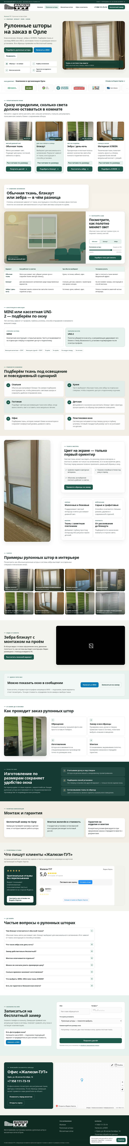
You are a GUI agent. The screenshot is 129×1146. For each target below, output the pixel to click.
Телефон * (94, 1006)
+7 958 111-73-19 (100, 7)
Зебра (116, 241)
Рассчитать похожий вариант (19, 657)
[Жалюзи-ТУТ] (17, 7)
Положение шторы (95, 247)
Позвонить (11, 56)
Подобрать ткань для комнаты (105, 258)
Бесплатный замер (116, 7)
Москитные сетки (67, 7)
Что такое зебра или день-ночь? (19, 944)
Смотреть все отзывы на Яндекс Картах (19, 899)
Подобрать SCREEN (109, 169)
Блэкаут (105, 241)
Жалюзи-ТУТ (7, 16)
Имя (61, 1006)
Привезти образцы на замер (78, 487)
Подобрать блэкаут (48, 169)
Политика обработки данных (106, 1134)
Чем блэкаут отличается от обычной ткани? (25, 931)
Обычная (94, 241)
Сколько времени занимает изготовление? (24, 972)
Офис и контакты (82, 7)
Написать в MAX (43, 50)
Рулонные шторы (52, 7)
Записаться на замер (111, 685)
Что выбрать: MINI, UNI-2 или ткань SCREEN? (25, 979)
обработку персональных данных (90, 1045)
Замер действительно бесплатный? (21, 951)
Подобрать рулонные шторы (18, 50)
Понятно (121, 1140)
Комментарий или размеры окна (70, 1025)
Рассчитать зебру (78, 169)
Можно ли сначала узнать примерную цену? (25, 965)
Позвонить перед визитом (21, 1097)
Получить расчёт (17, 169)
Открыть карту (16, 1103)
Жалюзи (40, 7)
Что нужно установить (67, 1017)
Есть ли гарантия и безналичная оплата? (23, 986)
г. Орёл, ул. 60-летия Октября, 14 (107, 1131)
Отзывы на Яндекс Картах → (115, 81)
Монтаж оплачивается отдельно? (20, 958)
